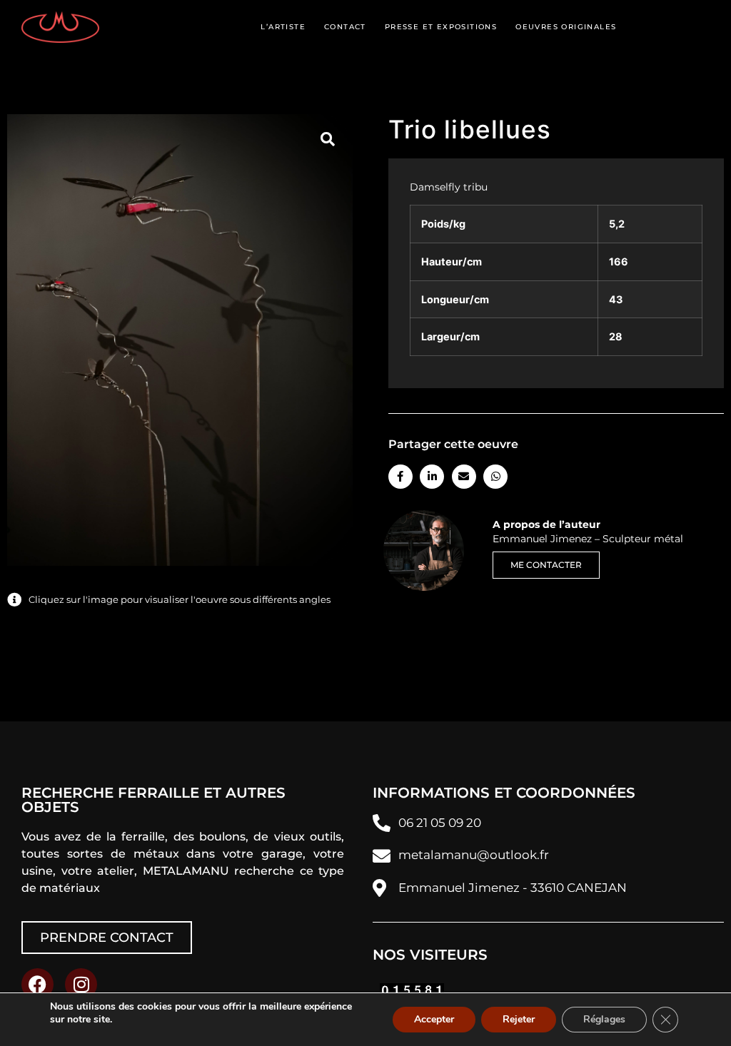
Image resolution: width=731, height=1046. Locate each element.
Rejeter (519, 1019)
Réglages (604, 1019)
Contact (345, 26)
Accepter (434, 1019)
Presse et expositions (441, 26)
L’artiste (283, 26)
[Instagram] (81, 984)
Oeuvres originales (565, 26)
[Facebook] (37, 984)
